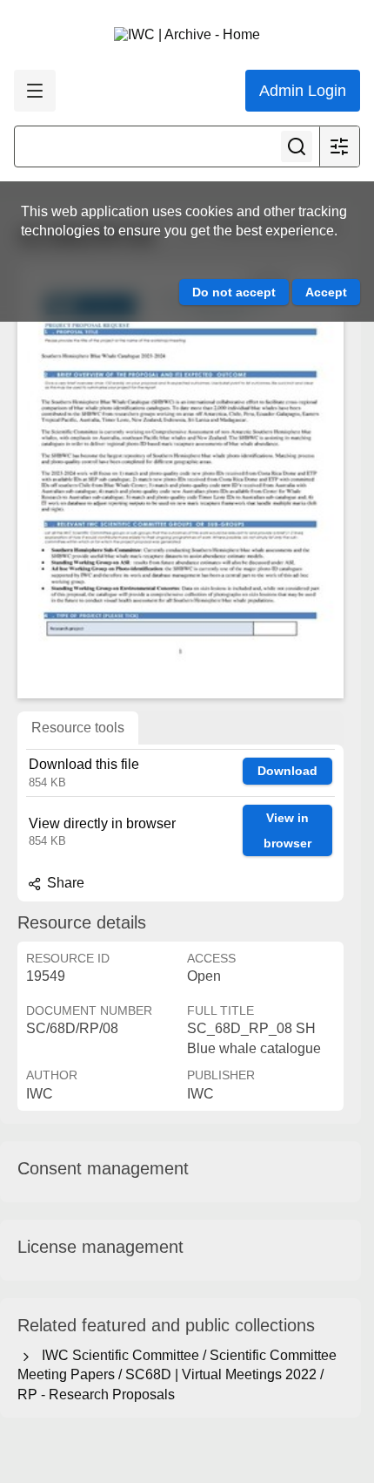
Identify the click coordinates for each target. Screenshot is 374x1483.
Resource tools (77, 727)
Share (63, 882)
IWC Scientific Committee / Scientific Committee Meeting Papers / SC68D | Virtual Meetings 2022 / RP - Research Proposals (177, 1375)
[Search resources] (296, 146)
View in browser (287, 830)
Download (287, 771)
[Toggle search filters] (339, 146)
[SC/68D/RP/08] (180, 480)
